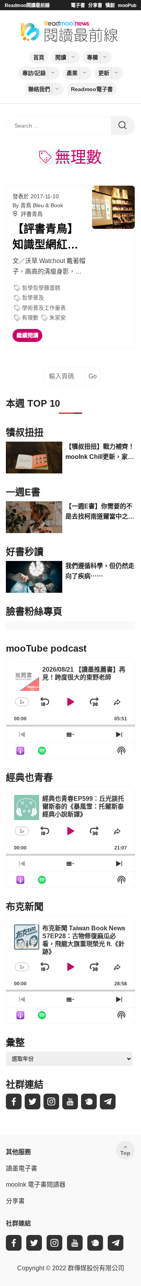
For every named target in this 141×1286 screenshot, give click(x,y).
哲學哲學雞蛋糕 (41, 288)
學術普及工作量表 (44, 308)
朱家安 (57, 317)
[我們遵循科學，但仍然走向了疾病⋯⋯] (34, 577)
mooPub (127, 5)
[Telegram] (108, 1101)
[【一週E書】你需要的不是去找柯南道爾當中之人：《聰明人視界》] (34, 517)
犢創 (110, 5)
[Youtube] (70, 1101)
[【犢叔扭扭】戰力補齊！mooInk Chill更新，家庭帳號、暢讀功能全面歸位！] (34, 457)
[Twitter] (32, 1101)
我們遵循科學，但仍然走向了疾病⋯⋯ (99, 571)
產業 (72, 73)
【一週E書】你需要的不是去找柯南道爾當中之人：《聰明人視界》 (98, 512)
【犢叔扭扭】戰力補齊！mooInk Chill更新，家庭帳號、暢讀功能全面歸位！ (99, 452)
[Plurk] (89, 1101)
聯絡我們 (39, 89)
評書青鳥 (32, 214)
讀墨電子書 (21, 1168)
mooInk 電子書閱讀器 (35, 1184)
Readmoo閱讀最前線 (27, 5)
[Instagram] (51, 1101)
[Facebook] (14, 1101)
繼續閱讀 (27, 335)
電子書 (78, 5)
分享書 (95, 5)
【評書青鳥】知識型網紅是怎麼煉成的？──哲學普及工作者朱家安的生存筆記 (48, 237)
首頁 (38, 57)
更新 (103, 73)
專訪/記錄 (34, 73)
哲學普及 (33, 297)
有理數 (30, 317)
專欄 (92, 57)
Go (93, 376)
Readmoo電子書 (92, 89)
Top (125, 1153)
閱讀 (60, 57)
